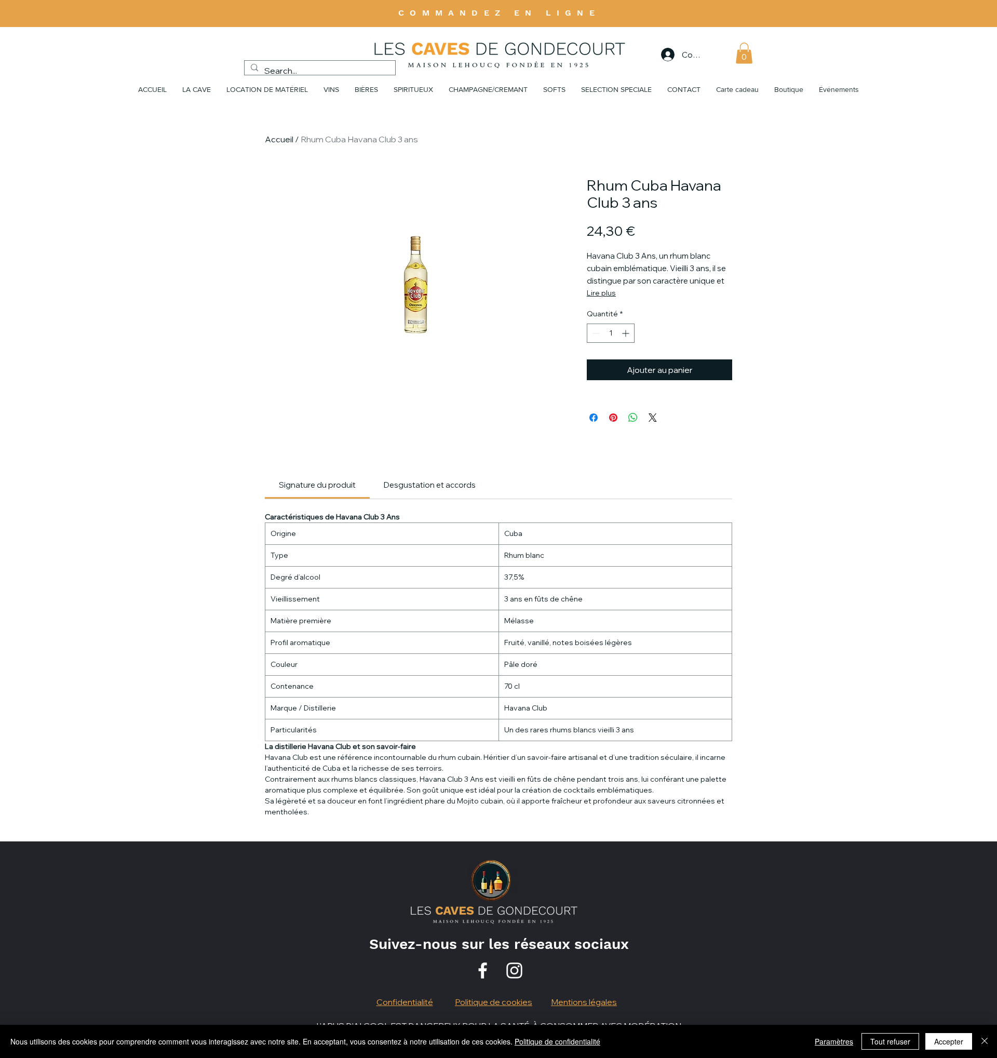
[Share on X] (652, 417)
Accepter (948, 1041)
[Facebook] (482, 970)
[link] (317, 485)
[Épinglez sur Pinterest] (613, 417)
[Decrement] (594, 333)
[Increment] (626, 333)
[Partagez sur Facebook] (593, 417)
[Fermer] (984, 1041)
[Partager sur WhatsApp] (633, 417)
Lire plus (601, 293)
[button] (744, 53)
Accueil (279, 139)
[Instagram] (514, 970)
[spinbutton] (610, 333)
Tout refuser (890, 1041)
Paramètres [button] (834, 1041)
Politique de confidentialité (557, 1041)
